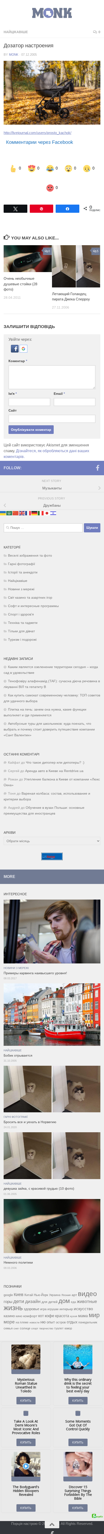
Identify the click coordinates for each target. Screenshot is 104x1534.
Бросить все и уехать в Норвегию (30, 1112)
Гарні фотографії (21, 554)
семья (8, 1319)
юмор (68, 1318)
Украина (54, 1285)
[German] (34, 503)
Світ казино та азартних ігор (30, 588)
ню (43, 1312)
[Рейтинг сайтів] (52, 849)
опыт (51, 1312)
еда (73, 1292)
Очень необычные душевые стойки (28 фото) (20, 274)
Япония (66, 1285)
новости (34, 1312)
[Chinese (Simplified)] (16, 503)
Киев (18, 1285)
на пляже (22, 1313)
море (9, 1312)
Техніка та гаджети (22, 613)
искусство (83, 1299)
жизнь (13, 1298)
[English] (22, 503)
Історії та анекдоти (22, 563)
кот (41, 1306)
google (8, 1285)
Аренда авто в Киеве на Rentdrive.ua (54, 761)
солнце (25, 1319)
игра (43, 1299)
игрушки (53, 1299)
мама (83, 1306)
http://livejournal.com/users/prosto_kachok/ (37, 133)
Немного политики (18, 1253)
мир (94, 1305)
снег (16, 1318)
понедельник (87, 1313)
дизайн (33, 1291)
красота (62, 1306)
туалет (59, 1319)
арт (74, 1285)
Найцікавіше (16, 32)
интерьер (66, 1299)
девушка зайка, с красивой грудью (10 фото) (39, 1179)
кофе (49, 1306)
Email (59, 384)
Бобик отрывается (18, 1046)
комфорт (30, 1306)
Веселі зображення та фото (30, 546)
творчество (46, 1318)
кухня (73, 1306)
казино (9, 1306)
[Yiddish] (53, 503)
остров (61, 1313)
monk (13, 54)
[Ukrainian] (3, 503)
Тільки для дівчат (21, 621)
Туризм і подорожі (22, 630)
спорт (34, 1318)
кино (19, 1306)
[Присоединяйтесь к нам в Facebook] (97, 458)
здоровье (31, 1299)
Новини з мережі (21, 579)
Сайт (12, 401)
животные (87, 1292)
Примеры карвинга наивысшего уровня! (35, 963)
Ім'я (12, 384)
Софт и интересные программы (33, 596)
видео (87, 1284)
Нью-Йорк (41, 1285)
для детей (50, 1292)
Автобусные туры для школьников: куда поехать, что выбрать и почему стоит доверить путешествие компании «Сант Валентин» (49, 719)
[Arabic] (9, 503)
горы (8, 1292)
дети (18, 1292)
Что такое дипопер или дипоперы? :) (55, 753)
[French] (28, 503)
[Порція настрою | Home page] (52, 13)
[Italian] (41, 503)
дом (64, 1291)
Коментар (17, 351)
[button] (15, 342)
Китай (28, 1285)
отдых (72, 1312)
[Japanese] (47, 503)
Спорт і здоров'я (21, 605)
